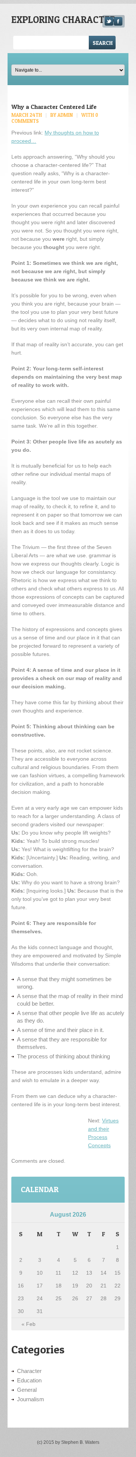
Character (29, 1371)
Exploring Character (63, 19)
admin (65, 115)
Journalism (30, 1399)
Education (29, 1380)
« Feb (29, 1324)
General (27, 1390)
